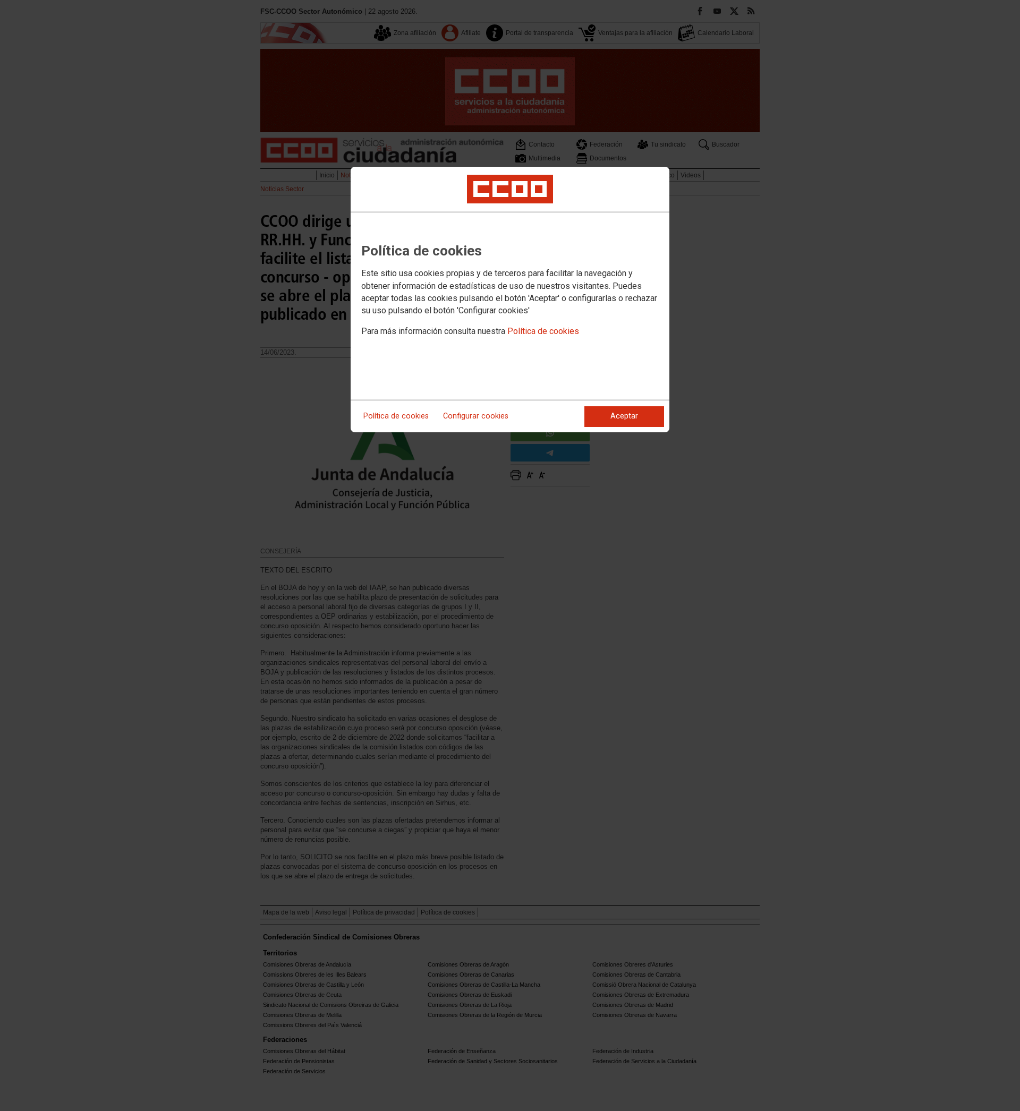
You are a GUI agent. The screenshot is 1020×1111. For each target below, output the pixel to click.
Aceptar (624, 416)
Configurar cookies (475, 416)
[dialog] (510, 299)
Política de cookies (543, 331)
